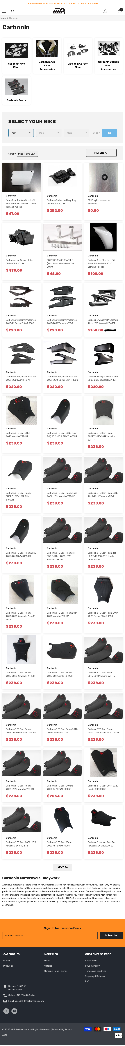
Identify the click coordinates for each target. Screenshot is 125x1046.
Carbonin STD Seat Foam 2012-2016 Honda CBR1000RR (21, 734)
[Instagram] (14, 1014)
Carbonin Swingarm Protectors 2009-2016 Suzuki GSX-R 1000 (62, 382)
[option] (62, 5)
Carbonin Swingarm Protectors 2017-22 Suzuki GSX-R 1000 (21, 325)
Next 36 (62, 870)
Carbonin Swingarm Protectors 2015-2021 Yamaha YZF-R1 (62, 325)
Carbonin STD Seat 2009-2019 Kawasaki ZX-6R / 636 (21, 847)
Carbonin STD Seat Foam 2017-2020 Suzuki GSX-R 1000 (103, 618)
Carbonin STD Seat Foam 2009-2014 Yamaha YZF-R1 (20, 791)
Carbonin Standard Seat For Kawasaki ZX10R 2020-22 (101, 847)
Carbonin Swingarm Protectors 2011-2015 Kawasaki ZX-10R (103, 325)
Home (3, 21)
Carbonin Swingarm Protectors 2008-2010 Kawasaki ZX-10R (103, 382)
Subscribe (111, 938)
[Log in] (105, 14)
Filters (99, 156)
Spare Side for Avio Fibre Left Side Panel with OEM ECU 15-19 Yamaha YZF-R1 (21, 207)
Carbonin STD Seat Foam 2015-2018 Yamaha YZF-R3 (102, 678)
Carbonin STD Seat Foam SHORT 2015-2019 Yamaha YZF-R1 (101, 440)
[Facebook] (6, 1014)
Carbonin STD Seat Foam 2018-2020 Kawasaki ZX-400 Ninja (20, 619)
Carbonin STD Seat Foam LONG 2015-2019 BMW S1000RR (21, 558)
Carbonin (13, 21)
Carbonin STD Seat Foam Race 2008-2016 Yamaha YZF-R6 (62, 498)
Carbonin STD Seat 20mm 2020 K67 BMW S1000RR (60, 791)
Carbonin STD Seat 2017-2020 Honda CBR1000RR (103, 791)
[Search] (13, 14)
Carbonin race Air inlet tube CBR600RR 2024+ (19, 265)
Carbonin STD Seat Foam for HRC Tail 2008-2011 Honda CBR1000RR (102, 559)
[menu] (4, 14)
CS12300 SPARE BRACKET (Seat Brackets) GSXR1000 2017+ (60, 267)
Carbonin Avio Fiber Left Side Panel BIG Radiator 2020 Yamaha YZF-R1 (102, 267)
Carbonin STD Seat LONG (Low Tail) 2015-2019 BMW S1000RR (62, 438)
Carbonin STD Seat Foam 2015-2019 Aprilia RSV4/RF (60, 678)
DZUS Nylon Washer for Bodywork (99, 205)
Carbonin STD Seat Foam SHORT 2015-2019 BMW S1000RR (18, 499)
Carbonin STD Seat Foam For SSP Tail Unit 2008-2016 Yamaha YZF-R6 (61, 559)
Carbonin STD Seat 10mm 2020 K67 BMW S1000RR (59, 847)
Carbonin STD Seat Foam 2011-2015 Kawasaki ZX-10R (62, 734)
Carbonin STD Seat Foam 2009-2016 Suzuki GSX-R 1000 (103, 734)
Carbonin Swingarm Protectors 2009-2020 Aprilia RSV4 (21, 382)
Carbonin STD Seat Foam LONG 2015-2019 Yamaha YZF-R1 (103, 498)
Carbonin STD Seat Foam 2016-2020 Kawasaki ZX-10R (20, 678)
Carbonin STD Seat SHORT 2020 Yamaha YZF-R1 (19, 438)
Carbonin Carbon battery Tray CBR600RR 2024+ (61, 205)
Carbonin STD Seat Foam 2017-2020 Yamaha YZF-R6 (62, 618)
